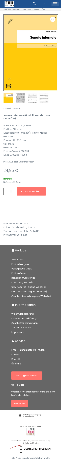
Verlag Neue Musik (21, 268)
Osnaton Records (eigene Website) (31, 296)
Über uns (16, 363)
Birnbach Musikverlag (23, 277)
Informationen (25, 305)
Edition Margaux (20, 264)
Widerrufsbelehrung (22, 314)
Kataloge (16, 354)
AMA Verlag (17, 259)
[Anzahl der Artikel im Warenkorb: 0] (45, 4)
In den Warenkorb (31, 191)
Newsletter (19, 403)
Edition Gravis (18, 273)
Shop (5, 9)
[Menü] (55, 3)
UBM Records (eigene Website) (28, 287)
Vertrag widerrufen (26, 375)
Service (20, 341)
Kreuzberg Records (22, 282)
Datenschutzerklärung (23, 318)
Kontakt (15, 359)
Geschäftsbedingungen (24, 323)
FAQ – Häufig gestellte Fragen (28, 350)
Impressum (17, 332)
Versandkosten (26, 161)
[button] (52, 19)
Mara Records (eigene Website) (29, 291)
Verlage (21, 250)
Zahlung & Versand (21, 327)
